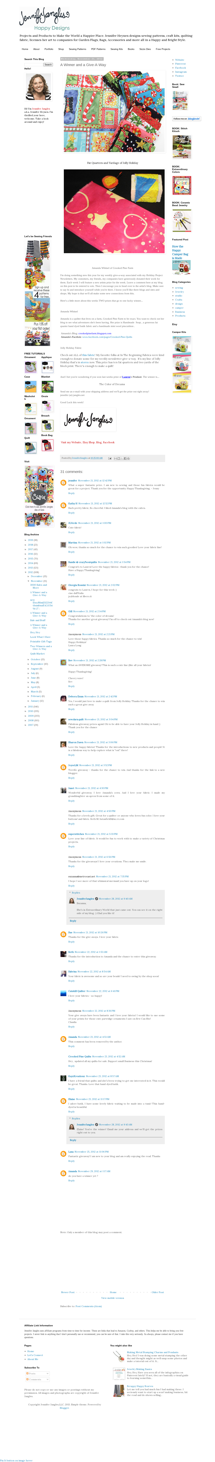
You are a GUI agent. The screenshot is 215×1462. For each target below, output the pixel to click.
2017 (31, 549)
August (35, 668)
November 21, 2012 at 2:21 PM (98, 634)
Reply (71, 493)
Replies (76, 892)
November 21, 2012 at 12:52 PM (95, 503)
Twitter (179, 75)
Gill (70, 611)
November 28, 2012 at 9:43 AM (115, 1124)
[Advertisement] (112, 1262)
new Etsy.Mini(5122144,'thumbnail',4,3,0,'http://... (41, 604)
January (35, 700)
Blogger (64, 1407)
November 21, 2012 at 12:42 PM (95, 480)
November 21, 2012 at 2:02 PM (103, 585)
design (179, 303)
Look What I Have (40, 636)
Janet (71, 788)
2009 (31, 715)
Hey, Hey (35, 632)
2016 (31, 553)
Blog (99, 442)
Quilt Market (37, 653)
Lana (71, 1151)
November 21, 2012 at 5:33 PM (101, 834)
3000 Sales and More (38, 586)
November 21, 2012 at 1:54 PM (114, 562)
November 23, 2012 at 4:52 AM (108, 1056)
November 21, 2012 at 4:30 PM (91, 788)
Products (180, 315)
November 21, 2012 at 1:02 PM (94, 542)
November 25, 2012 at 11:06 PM (92, 1151)
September (37, 663)
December (37, 576)
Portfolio (49, 49)
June (34, 677)
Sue (70, 932)
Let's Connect (35, 1355)
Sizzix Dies (145, 49)
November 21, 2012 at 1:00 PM (94, 523)
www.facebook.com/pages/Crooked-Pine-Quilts (107, 336)
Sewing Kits (117, 49)
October (36, 659)
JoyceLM (73, 765)
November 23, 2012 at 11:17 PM (92, 1099)
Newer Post (68, 1292)
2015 (31, 558)
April (34, 687)
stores (85, 362)
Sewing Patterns (77, 49)
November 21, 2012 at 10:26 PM (90, 932)
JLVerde (72, 523)
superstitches (76, 834)
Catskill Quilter (76, 991)
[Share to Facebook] (125, 458)
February (36, 696)
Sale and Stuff (37, 620)
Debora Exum (75, 696)
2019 (31, 540)
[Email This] (115, 458)
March (35, 691)
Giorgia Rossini (77, 585)
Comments (34, 1379)
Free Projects (163, 49)
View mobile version (112, 1298)
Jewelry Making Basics (139, 1369)
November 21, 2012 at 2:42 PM (100, 696)
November (37, 581)
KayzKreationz (76, 1076)
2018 (31, 544)
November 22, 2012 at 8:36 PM (98, 1010)
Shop (61, 49)
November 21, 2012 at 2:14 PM (89, 611)
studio (178, 295)
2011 (30, 706)
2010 (31, 711)
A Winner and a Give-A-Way (38, 594)
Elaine (71, 1099)
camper (179, 307)
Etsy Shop (89, 442)
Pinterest (180, 63)
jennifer (72, 480)
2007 (31, 724)
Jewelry (179, 291)
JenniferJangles (85, 898)
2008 (31, 720)
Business (180, 311)
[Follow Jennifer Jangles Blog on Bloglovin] (186, 120)
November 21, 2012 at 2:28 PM (89, 660)
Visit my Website (71, 442)
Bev (70, 660)
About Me (32, 1359)
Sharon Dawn (75, 742)
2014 (31, 563)
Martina (72, 542)
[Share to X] (122, 458)
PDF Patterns (98, 49)
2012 (31, 572)
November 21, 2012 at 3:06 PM (100, 742)
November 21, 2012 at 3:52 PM (95, 765)
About (36, 49)
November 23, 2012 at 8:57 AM (102, 1076)
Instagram (181, 71)
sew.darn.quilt (76, 719)
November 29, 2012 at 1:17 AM (94, 1171)
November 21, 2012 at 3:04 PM (101, 719)
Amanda (72, 1036)
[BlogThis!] (118, 458)
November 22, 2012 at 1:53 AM (91, 951)
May (33, 682)
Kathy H (72, 503)
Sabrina (72, 971)
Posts (31, 1373)
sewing (179, 287)
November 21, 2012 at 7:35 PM (112, 876)
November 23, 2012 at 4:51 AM (94, 1036)
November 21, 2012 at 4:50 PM (98, 811)
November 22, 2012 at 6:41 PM (103, 991)
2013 (31, 567)
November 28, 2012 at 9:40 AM (116, 898)
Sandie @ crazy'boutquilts (82, 562)
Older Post (158, 1292)
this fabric (88, 355)
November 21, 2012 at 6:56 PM (98, 856)
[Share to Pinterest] (128, 458)
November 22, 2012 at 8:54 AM (94, 971)
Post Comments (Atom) (89, 1306)
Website (179, 59)
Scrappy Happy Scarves (140, 1386)
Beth (71, 951)
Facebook (109, 442)
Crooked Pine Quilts (79, 1056)
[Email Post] (109, 458)
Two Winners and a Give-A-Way (41, 648)
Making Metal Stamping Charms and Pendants (152, 1352)
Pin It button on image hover (16, 1460)
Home (25, 49)
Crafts (178, 299)
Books (131, 49)
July (33, 673)
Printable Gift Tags (41, 641)
